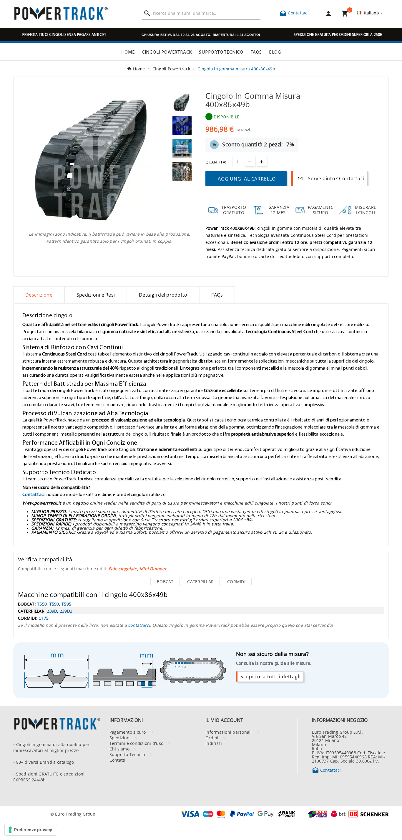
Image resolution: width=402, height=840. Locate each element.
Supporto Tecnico (127, 754)
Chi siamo (119, 749)
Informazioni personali (228, 732)
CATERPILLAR (200, 581)
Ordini (212, 737)
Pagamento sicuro (127, 732)
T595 (66, 604)
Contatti (117, 760)
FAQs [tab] (217, 294)
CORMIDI (236, 581)
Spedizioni (120, 737)
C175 (44, 618)
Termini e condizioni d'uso (136, 743)
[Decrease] (250, 161)
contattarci (139, 625)
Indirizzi (213, 743)
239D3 (66, 611)
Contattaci (294, 13)
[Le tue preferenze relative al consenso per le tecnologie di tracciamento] (31, 829)
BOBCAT (165, 581)
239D (52, 611)
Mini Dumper (153, 568)
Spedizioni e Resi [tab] (96, 294)
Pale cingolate (123, 568)
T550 (42, 604)
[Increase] (261, 161)
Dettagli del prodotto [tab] (163, 294)
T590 (54, 604)
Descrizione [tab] (38, 294)
